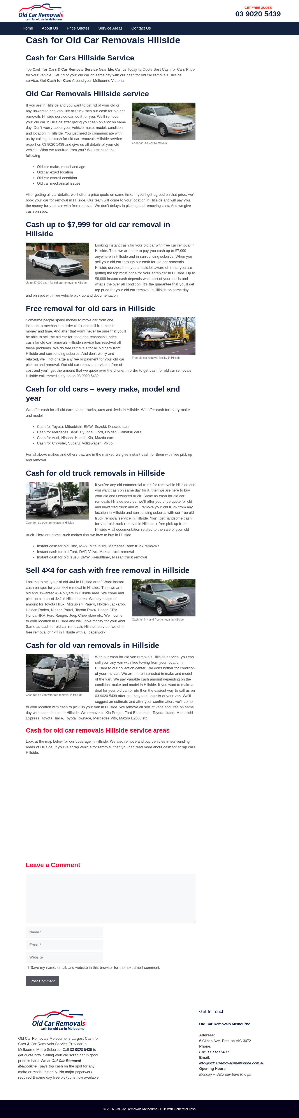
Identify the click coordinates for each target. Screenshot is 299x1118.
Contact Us (141, 28)
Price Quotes (78, 28)
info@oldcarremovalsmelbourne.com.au (231, 1063)
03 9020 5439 (258, 14)
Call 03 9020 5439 (214, 1052)
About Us (50, 28)
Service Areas (110, 28)
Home (28, 28)
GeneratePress (185, 1109)
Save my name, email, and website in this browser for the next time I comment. (95, 968)
